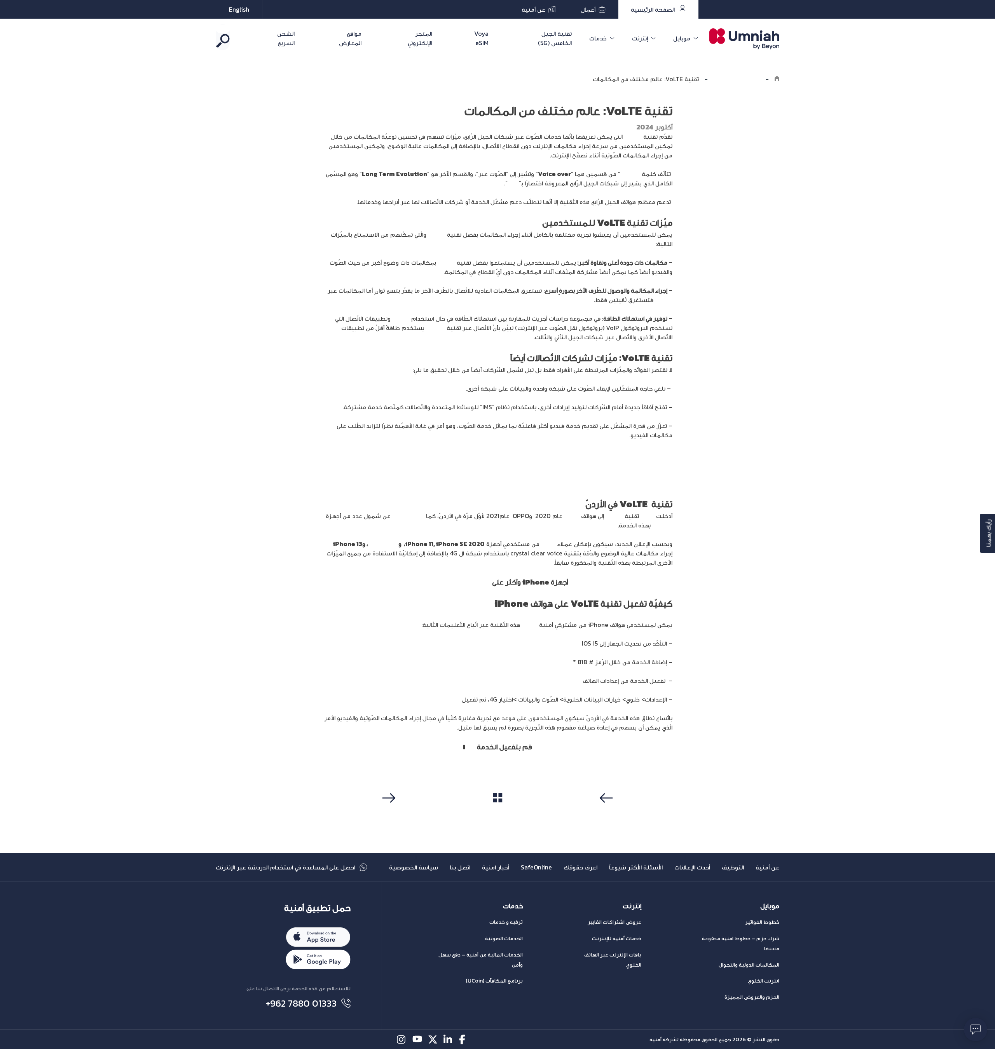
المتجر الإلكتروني (420, 38)
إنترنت (640, 38)
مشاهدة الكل (497, 812)
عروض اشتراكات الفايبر (614, 922)
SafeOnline (536, 867)
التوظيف (733, 867)
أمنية (648, 515)
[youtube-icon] (417, 1039)
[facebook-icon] (464, 1039)
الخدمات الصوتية (504, 938)
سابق (607, 813)
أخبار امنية (495, 867)
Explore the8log (737, 79)
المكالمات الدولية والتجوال (749, 965)
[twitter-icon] (433, 1039)
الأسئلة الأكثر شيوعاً (636, 867)
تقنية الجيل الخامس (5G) (555, 38)
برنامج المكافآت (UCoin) (494, 981)
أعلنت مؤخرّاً (408, 515)
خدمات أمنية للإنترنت (616, 938)
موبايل (681, 38)
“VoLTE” (449, 699)
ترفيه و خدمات (506, 922)
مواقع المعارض (350, 38)
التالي (388, 813)
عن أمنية (767, 867)
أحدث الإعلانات (692, 867)
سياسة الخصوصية (413, 867)
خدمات (598, 38)
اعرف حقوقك (580, 867)
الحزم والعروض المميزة (751, 997)
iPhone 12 (383, 543)
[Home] (777, 79)
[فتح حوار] (975, 1029)
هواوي (572, 515)
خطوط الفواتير (762, 922)
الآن (470, 746)
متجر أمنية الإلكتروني (459, 581)
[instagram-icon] (402, 1039)
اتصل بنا (460, 867)
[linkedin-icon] (448, 1039)
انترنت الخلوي (763, 981)
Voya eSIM (481, 38)
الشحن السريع (286, 38)
